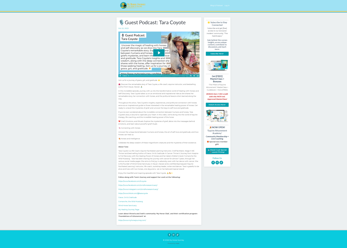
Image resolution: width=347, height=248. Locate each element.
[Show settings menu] (194, 75)
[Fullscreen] (198, 75)
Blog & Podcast (216, 6)
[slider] (158, 75)
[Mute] (190, 75)
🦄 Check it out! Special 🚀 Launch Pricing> (217, 151)
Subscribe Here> (217, 54)
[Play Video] (120, 75)
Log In (227, 6)
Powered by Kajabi (173, 243)
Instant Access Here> (217, 105)
